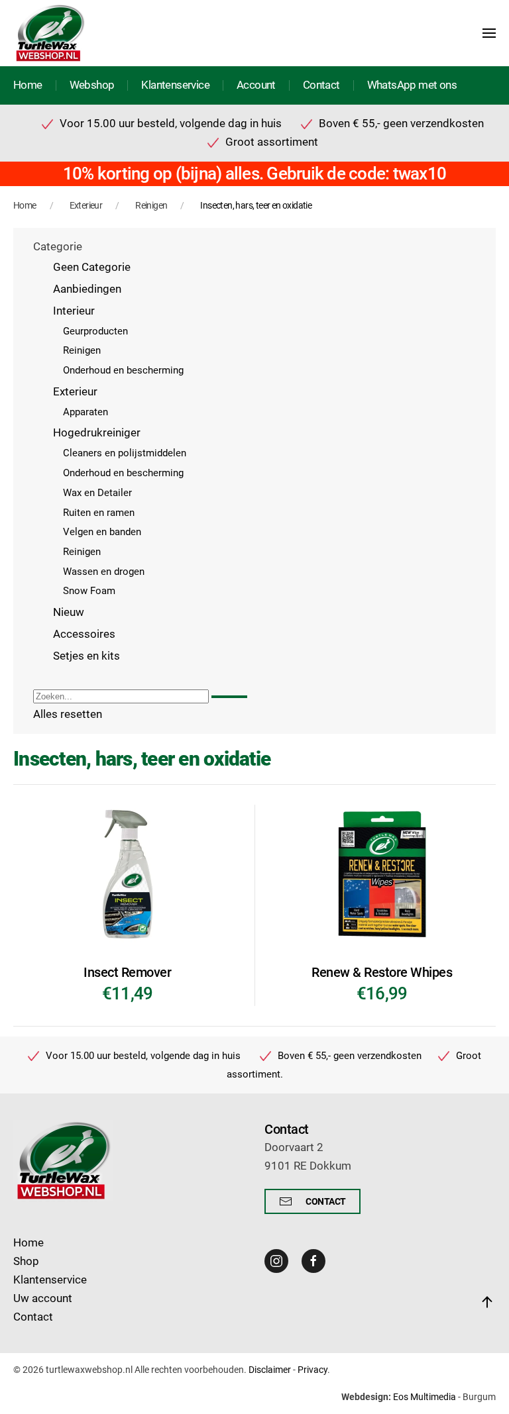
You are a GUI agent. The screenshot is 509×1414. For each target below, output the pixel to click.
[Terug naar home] (49, 33)
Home (27, 85)
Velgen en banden (102, 532)
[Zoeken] (229, 696)
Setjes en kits (86, 656)
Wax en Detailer (97, 493)
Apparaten (85, 412)
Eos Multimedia (424, 1396)
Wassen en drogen (103, 572)
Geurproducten (95, 331)
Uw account (42, 1298)
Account (256, 85)
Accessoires (84, 634)
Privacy (312, 1369)
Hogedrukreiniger (97, 433)
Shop (26, 1261)
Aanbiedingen (87, 289)
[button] (489, 33)
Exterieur (75, 391)
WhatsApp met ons (412, 85)
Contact (321, 85)
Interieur (74, 311)
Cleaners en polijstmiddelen (124, 453)
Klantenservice (175, 85)
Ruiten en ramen (99, 513)
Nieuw (68, 612)
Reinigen (82, 350)
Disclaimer (270, 1369)
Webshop (92, 85)
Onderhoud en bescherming (123, 370)
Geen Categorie (92, 267)
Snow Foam (89, 591)
